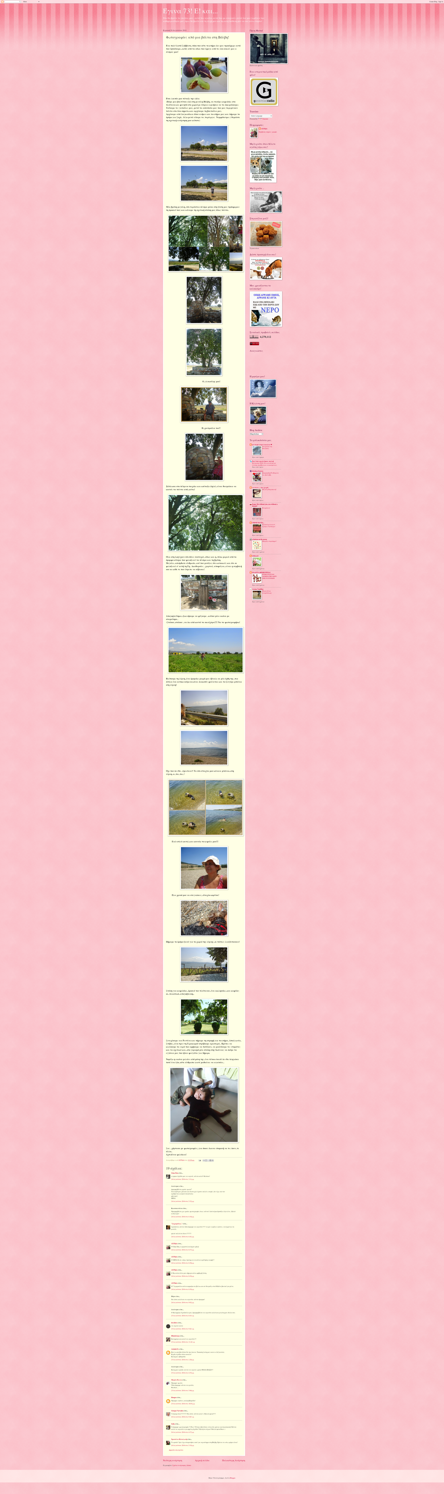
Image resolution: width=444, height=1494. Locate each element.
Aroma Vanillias (257, 589)
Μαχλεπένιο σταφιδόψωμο (267, 592)
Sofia (173, 1424)
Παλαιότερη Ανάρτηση (233, 1460)
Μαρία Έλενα (176, 1380)
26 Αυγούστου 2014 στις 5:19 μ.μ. (182, 1445)
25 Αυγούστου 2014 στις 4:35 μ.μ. (182, 1373)
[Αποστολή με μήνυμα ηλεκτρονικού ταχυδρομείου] (204, 1160)
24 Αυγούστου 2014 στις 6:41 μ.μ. (182, 1236)
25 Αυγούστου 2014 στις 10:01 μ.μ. (183, 1404)
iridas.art (255, 556)
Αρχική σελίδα (202, 1460)
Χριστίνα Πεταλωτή (179, 1439)
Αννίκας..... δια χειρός (260, 487)
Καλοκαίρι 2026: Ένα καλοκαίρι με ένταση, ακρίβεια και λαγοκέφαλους (264, 464)
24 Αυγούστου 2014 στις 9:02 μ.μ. (182, 1302)
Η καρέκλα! (266, 508)
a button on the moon (259, 539)
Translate (265, 119)
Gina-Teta (174, 1173)
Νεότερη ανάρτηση (172, 1460)
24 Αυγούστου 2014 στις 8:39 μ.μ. (182, 1276)
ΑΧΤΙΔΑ (174, 1243)
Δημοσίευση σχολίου (176, 1450)
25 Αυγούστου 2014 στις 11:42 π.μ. (183, 1342)
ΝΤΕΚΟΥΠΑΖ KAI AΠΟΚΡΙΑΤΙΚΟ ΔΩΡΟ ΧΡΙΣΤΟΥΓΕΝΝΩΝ (269, 576)
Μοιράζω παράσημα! (269, 541)
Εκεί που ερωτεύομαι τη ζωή (263, 461)
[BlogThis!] (206, 1160)
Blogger (232, 1478)
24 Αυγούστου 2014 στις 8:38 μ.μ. (182, 1263)
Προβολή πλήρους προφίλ (268, 132)
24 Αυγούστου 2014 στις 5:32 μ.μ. (182, 1201)
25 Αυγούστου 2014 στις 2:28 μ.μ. (182, 1360)
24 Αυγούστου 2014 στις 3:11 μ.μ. (182, 1179)
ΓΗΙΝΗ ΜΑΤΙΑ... (258, 523)
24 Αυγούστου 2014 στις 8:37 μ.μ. (182, 1250)
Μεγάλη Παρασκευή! (269, 489)
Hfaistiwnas (175, 1336)
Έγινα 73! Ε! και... (190, 10)
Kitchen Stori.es (257, 471)
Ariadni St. (175, 1349)
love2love (174, 1323)
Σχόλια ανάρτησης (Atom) (182, 1465)
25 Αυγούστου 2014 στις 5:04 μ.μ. (182, 1390)
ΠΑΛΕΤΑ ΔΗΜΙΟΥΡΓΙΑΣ (261, 572)
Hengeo (173, 1397)
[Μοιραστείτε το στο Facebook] (210, 1160)
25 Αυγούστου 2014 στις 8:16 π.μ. (182, 1315)
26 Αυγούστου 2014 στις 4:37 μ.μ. (182, 1432)
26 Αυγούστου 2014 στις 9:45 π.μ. (182, 1417)
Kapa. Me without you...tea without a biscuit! (265, 505)
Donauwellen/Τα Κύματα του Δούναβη (270, 474)
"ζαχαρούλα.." (176, 1224)
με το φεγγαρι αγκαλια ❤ (262, 444)
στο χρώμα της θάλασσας (267, 447)
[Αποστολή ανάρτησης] (199, 1160)
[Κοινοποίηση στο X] (208, 1160)
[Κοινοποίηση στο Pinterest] (212, 1160)
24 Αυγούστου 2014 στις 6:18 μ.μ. (182, 1217)
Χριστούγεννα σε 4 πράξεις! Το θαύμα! (268, 525)
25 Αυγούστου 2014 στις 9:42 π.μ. (182, 1329)
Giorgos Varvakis (177, 1411)
